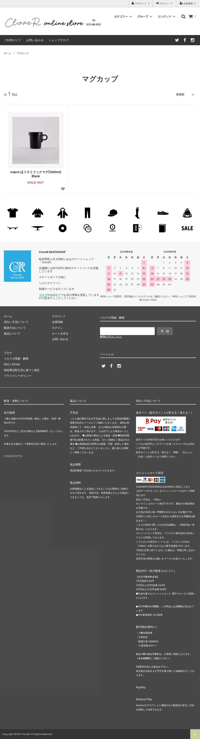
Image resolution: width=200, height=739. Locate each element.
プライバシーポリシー (17, 375)
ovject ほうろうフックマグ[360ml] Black (35, 174)
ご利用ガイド (12, 40)
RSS (6, 364)
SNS (52, 294)
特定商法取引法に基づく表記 (21, 370)
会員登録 (188, 3)
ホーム (7, 53)
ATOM (16, 364)
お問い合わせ (35, 40)
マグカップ (23, 53)
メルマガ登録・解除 (16, 358)
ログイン (164, 3)
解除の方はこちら (111, 336)
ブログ (43, 294)
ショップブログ (58, 40)
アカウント (140, 3)
